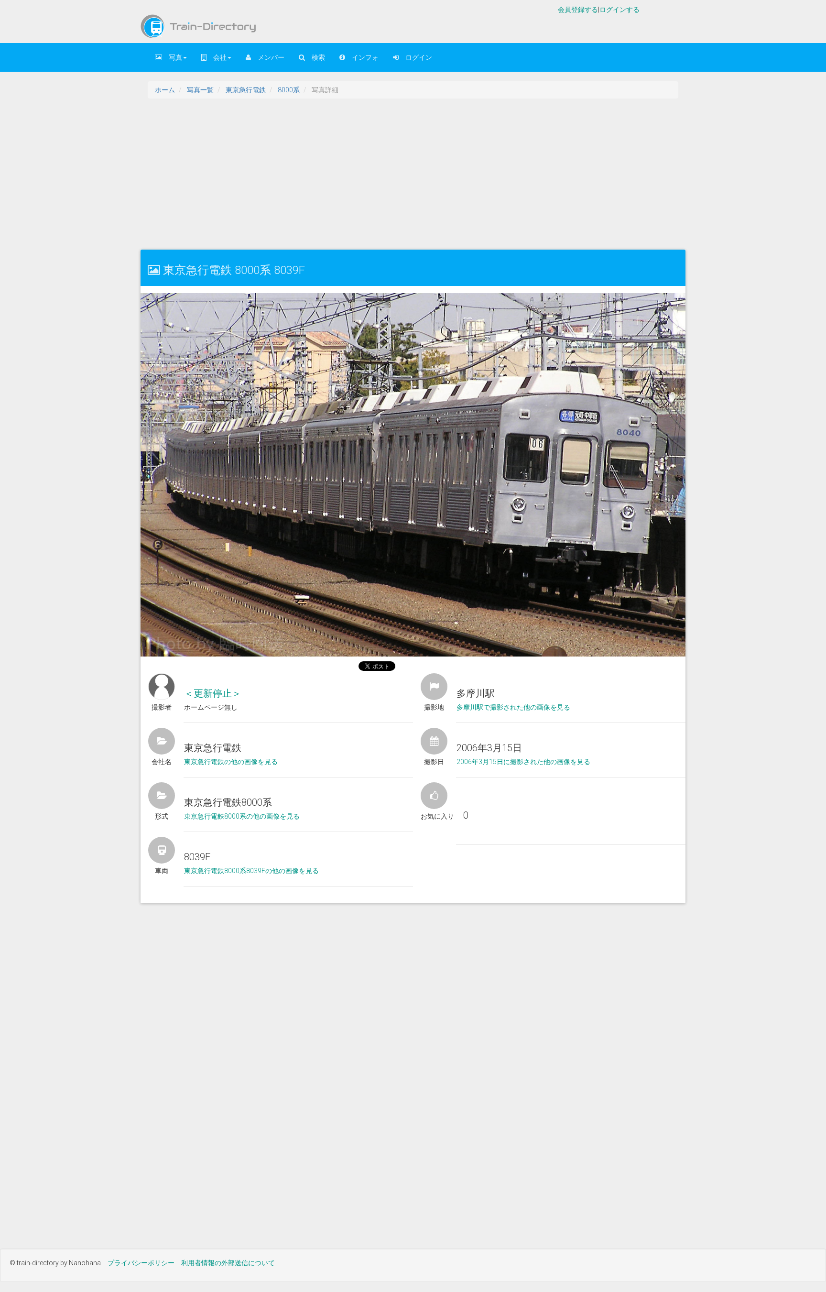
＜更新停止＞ (212, 693)
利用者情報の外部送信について (228, 1263)
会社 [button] (216, 57)
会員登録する (578, 9)
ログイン (415, 57)
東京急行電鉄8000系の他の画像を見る (242, 816)
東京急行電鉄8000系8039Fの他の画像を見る (251, 871)
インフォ (362, 57)
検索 (315, 57)
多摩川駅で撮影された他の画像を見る (513, 707)
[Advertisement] (427, 173)
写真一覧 (200, 90)
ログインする (619, 9)
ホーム (165, 90)
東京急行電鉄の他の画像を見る (231, 762)
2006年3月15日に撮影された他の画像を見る (523, 762)
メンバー (267, 57)
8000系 (289, 90)
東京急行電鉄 (246, 90)
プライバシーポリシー (141, 1263)
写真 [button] (172, 57)
